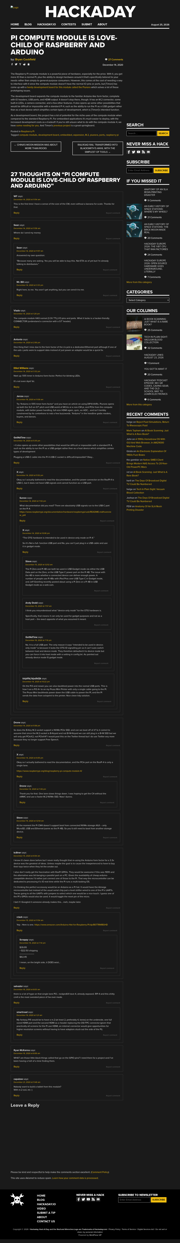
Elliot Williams (21, 368)
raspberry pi (112, 134)
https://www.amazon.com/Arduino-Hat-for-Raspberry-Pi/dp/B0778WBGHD (71, 924)
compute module (28, 134)
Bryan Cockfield (25, 59)
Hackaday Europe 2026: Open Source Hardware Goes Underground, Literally (155, 266)
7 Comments (154, 277)
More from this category (139, 282)
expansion (78, 134)
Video (41, 1208)
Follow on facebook (129, 152)
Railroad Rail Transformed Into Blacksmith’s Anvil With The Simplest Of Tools (98, 148)
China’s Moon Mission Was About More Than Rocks (36, 146)
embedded (66, 134)
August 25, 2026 (160, 24)
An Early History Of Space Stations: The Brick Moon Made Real (156, 228)
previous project (62, 125)
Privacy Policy (114, 1229)
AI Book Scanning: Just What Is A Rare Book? (156, 322)
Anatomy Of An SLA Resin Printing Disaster (156, 192)
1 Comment (153, 363)
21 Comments (154, 217)
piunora (94, 134)
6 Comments (154, 399)
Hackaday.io (46, 24)
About (102, 24)
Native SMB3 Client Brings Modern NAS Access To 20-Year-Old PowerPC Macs (147, 463)
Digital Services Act (146, 1229)
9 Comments (154, 200)
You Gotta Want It (155, 368)
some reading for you (27, 125)
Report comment (113, 213)
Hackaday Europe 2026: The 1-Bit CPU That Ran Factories (156, 246)
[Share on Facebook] (12, 64)
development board (48, 134)
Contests (68, 24)
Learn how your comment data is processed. (75, 1178)
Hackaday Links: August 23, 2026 (154, 356)
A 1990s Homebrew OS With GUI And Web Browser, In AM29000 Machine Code (146, 443)
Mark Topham (134, 430)
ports (102, 134)
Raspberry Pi (27, 131)
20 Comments (154, 238)
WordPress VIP (95, 1235)
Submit (87, 24)
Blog (28, 24)
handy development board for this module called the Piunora (59, 87)
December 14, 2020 (113, 64)
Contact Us (46, 1221)
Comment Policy (99, 1172)
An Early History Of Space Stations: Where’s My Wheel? (156, 209)
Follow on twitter (133, 152)
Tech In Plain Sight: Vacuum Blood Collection (156, 339)
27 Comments (115, 59)
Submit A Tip (46, 1213)
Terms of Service (129, 1229)
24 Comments (154, 254)
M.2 (87, 134)
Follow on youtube (138, 152)
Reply (16, 212)
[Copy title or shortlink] (28, 64)
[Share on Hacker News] (20, 64)
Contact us (148, 152)
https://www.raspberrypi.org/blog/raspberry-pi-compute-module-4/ (49, 771)
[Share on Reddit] (24, 64)
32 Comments (154, 348)
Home (15, 24)
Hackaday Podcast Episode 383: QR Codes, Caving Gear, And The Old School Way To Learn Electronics (156, 387)
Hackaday (90, 12)
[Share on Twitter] (16, 64)
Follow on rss (143, 152)
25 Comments (154, 330)
